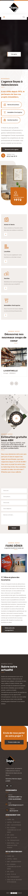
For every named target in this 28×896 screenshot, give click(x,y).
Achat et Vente (9, 224)
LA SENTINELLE (10, 371)
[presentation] (12, 383)
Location (7, 251)
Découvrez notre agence (11, 149)
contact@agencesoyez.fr (15, 805)
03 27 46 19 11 (12, 156)
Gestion (6, 278)
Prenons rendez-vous (14, 742)
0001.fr (8, 893)
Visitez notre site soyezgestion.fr (9, 629)
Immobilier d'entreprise (12, 305)
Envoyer (14, 528)
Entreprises (14, 50)
